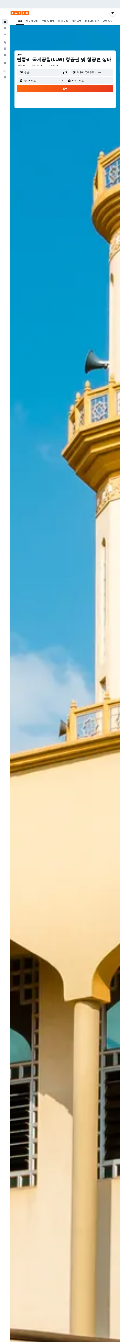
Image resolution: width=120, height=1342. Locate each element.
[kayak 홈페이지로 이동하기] (20, 13)
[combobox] (54, 65)
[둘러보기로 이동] (5, 42)
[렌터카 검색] (5, 34)
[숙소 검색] (5, 28)
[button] (5, 13)
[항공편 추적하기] (5, 49)
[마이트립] (5, 63)
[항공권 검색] (5, 22)
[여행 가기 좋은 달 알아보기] (5, 55)
